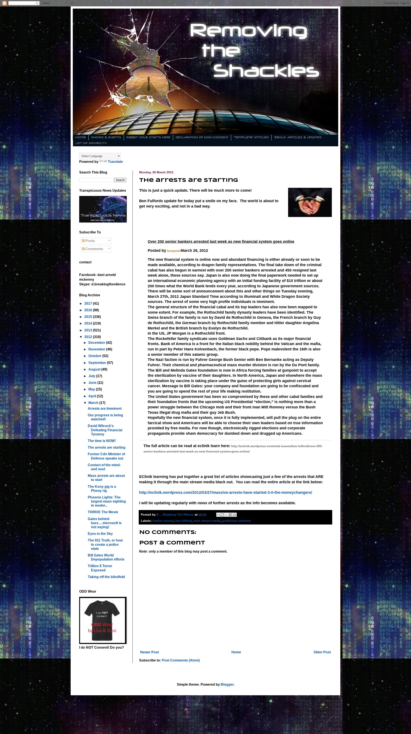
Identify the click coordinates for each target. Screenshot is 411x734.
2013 (88, 330)
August (94, 369)
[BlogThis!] (222, 515)
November (97, 349)
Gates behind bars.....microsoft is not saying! (105, 523)
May (92, 389)
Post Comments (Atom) (181, 660)
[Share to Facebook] (230, 515)
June (92, 382)
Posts (90, 241)
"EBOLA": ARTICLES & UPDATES (298, 137)
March (93, 403)
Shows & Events (106, 137)
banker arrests (163, 520)
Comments (94, 249)
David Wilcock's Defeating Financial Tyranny (105, 430)
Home (80, 137)
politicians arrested (236, 520)
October (95, 356)
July (92, 376)
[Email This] (218, 515)
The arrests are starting (106, 447)
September (97, 363)
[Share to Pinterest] (234, 515)
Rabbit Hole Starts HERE (148, 137)
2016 (88, 310)
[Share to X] (226, 515)
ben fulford (183, 520)
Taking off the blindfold (106, 577)
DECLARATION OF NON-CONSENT (202, 137)
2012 (88, 337)
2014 (88, 323)
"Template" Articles (251, 137)
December (97, 342)
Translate (115, 161)
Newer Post (149, 652)
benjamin (174, 250)
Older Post (322, 652)
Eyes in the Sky (100, 533)
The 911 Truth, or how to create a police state (105, 544)
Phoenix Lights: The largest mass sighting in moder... (107, 501)
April (92, 396)
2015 (88, 317)
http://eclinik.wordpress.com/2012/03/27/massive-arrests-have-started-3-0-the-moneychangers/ (225, 492)
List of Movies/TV (91, 143)
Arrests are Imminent (105, 408)
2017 (88, 303)
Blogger (227, 684)
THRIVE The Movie (103, 512)
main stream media (207, 520)
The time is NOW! (102, 441)
